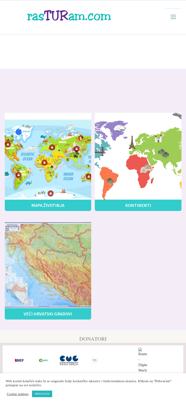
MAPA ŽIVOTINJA (47, 205)
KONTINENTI (138, 205)
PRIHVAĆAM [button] (42, 393)
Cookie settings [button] (18, 394)
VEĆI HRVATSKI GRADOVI (48, 314)
